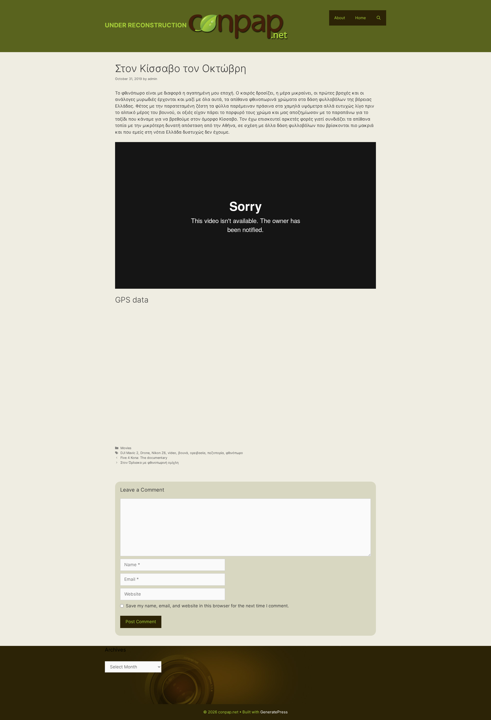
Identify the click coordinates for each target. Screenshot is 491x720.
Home (360, 17)
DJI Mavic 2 (129, 453)
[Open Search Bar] (378, 18)
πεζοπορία (215, 453)
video (172, 453)
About (339, 17)
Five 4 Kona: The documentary (143, 458)
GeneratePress (274, 712)
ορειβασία (197, 453)
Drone (145, 453)
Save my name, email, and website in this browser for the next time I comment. (207, 605)
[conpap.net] (238, 25)
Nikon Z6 (159, 453)
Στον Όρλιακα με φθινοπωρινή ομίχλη (149, 462)
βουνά (183, 453)
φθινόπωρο (234, 453)
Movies (125, 448)
